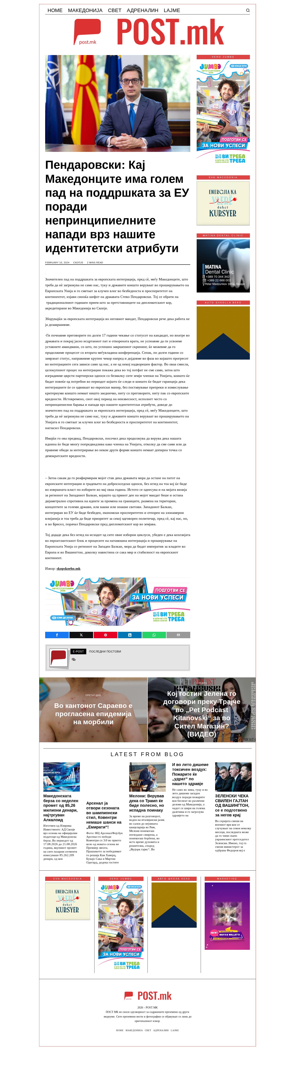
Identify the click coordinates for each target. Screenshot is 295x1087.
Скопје (78, 262)
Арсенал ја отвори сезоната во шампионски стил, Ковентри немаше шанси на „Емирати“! (103, 815)
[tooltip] (57, 635)
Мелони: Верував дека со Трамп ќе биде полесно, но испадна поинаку (146, 803)
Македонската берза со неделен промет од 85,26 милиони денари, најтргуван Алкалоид (60, 808)
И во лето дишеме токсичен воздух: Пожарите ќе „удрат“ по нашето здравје (190, 774)
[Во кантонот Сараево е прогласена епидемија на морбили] (93, 709)
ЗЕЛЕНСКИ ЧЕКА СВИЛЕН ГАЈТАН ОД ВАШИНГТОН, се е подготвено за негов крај (232, 805)
